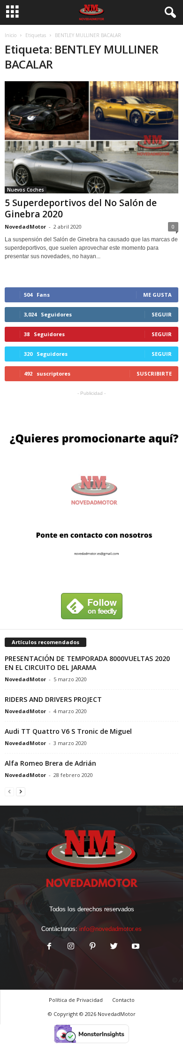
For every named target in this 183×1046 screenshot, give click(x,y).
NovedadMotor (25, 226)
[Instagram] (71, 947)
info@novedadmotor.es (110, 928)
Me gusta (157, 294)
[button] (168, 12)
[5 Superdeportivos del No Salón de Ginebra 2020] (91, 137)
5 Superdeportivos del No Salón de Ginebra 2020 (81, 208)
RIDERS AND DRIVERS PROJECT (53, 699)
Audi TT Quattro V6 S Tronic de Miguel (68, 731)
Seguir (162, 314)
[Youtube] (135, 947)
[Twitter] (114, 947)
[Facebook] (49, 947)
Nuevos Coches (25, 189)
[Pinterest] (92, 947)
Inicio (10, 35)
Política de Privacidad (76, 999)
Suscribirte (154, 373)
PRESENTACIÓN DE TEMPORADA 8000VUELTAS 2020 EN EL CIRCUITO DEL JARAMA (87, 663)
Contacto (123, 999)
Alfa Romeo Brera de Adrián (50, 763)
